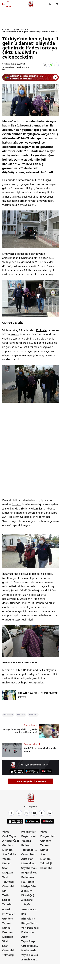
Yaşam (6, 859)
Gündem (7, 845)
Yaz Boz (26, 840)
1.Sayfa (25, 904)
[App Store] (16, 771)
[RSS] (49, 813)
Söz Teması (28, 881)
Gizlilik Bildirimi (30, 946)
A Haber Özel (10, 840)
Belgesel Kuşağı (30, 872)
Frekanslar (28, 932)
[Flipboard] (42, 813)
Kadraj (25, 845)
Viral (5, 877)
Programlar (28, 831)
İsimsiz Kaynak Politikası (30, 959)
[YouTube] (34, 813)
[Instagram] (27, 813)
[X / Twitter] (19, 813)
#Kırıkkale (8, 714)
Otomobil (8, 886)
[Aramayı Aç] (50, 4)
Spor (5, 868)
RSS (23, 914)
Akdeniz (16, 504)
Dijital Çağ (27, 895)
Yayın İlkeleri (29, 955)
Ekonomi (7, 849)
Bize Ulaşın (28, 918)
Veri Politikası (30, 927)
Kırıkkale (41, 330)
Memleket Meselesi (30, 863)
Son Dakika (9, 854)
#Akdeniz (33, 714)
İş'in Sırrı (26, 890)
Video (5, 831)
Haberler (5, 29)
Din (4, 890)
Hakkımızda (28, 950)
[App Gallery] (46, 771)
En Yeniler (8, 914)
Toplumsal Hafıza (30, 849)
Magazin (7, 872)
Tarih (5, 895)
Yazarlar (7, 904)
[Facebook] (11, 813)
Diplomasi (27, 877)
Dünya (6, 863)
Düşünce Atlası (30, 836)
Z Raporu (27, 899)
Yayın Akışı (28, 941)
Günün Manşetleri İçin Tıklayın (31, 781)
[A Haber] (30, 4)
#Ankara (21, 714)
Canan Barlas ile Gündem (30, 854)
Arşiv (24, 936)
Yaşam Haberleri (19, 29)
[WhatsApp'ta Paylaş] (51, 65)
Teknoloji (8, 881)
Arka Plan (27, 859)
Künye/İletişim (30, 923)
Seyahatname (30, 868)
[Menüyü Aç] (57, 4)
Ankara (14, 334)
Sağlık (6, 899)
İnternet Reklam (30, 909)
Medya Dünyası (30, 886)
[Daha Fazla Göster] (56, 65)
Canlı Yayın (9, 836)
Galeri (6, 909)
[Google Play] (32, 771)
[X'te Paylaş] (45, 65)
